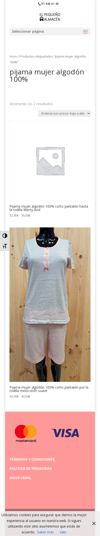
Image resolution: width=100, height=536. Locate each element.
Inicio (13, 56)
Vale (63, 532)
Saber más (45, 532)
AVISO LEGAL (20, 477)
